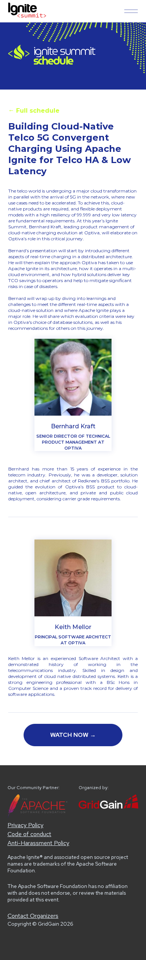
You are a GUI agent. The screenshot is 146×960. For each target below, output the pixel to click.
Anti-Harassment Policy (38, 843)
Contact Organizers (32, 916)
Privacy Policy (25, 825)
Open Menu (131, 11)
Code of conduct (29, 834)
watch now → (73, 735)
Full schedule (34, 110)
